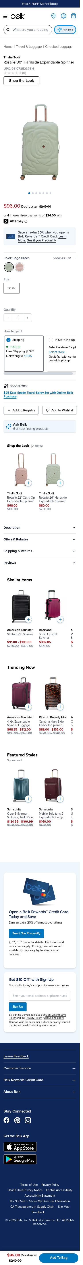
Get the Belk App (16, 1136)
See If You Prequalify (26, 933)
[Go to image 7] (50, 193)
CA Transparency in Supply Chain (32, 1207)
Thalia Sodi (12, 57)
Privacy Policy (50, 1185)
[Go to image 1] (29, 193)
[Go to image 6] (47, 193)
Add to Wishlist (62, 410)
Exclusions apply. (54, 1017)
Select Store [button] (57, 352)
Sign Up (17, 1007)
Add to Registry (24, 410)
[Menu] (5, 16)
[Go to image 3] (36, 193)
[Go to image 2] (33, 193)
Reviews (10, 563)
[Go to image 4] (40, 193)
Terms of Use (29, 1185)
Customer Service (17, 1068)
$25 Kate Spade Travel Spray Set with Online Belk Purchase (38, 394)
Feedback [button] (37, 1212)
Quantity (9, 310)
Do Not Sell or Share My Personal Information (40, 1201)
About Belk (12, 1092)
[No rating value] (13, 73)
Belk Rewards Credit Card (23, 1080)
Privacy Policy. (34, 1017)
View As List (62, 258)
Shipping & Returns (18, 551)
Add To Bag (59, 1257)
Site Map (63, 1207)
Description (12, 528)
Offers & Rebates (16, 539)
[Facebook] (7, 1120)
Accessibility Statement (40, 1196)
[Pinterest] (17, 1120)
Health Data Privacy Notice (25, 1190)
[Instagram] (28, 1120)
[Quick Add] (28, 482)
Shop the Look (21, 80)
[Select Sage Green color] (8, 267)
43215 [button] (28, 356)
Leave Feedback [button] (16, 1056)
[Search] (8, 29)
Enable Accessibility (59, 1190)
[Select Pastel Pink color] (19, 267)
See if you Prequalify (41, 240)
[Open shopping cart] (73, 15)
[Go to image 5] (43, 193)
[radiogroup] (40, 288)
